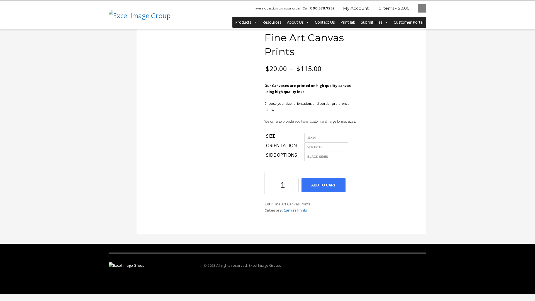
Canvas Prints (295, 210)
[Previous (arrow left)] (10, 150)
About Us (295, 22)
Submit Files (372, 22)
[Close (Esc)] (529, 6)
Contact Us (325, 22)
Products (243, 22)
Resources (271, 22)
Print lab (348, 22)
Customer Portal (409, 22)
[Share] (516, 6)
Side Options (281, 155)
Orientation (281, 146)
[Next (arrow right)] (525, 150)
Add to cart (323, 185)
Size (270, 136)
